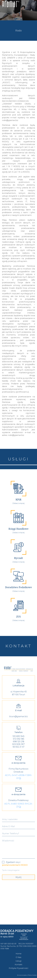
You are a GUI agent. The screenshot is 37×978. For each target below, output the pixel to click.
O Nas (18, 957)
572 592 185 (18, 739)
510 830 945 (18, 736)
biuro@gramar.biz (18, 716)
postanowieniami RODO (15, 865)
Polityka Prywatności (18, 968)
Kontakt (18, 964)
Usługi (18, 961)
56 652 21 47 (18, 747)
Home (18, 954)
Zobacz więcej (18, 503)
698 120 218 (18, 741)
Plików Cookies (32, 975)
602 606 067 (18, 744)
